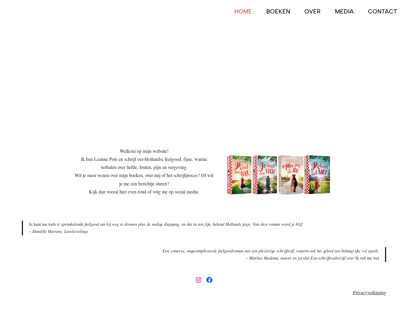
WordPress (90, 306)
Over (312, 11)
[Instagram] (198, 279)
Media (344, 11)
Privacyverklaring (369, 292)
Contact (382, 11)
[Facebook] (209, 279)
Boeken (278, 11)
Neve (27, 306)
